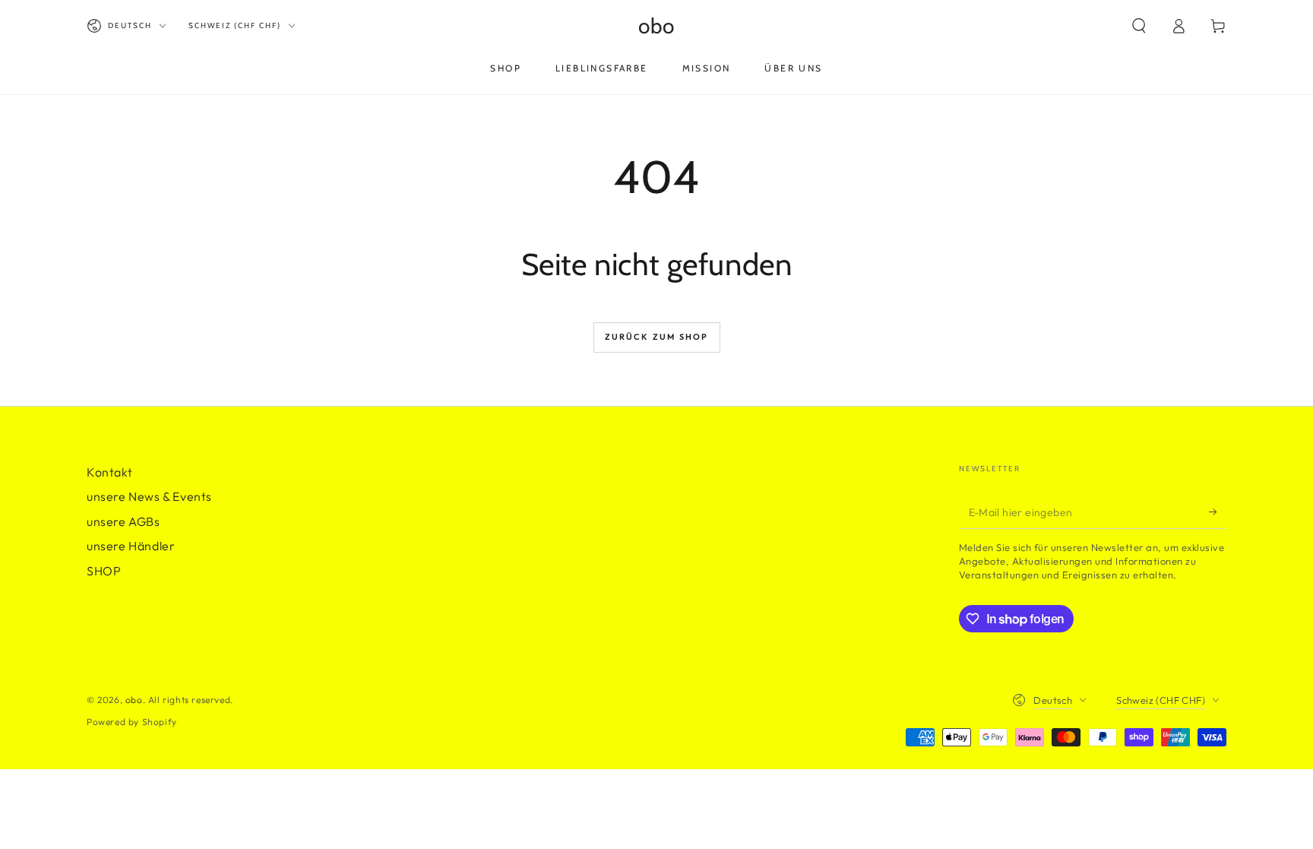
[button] (1139, 26)
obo (134, 699)
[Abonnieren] (1217, 511)
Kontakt (109, 472)
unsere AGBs (123, 521)
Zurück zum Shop (657, 336)
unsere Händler (131, 545)
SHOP (104, 570)
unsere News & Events (149, 496)
